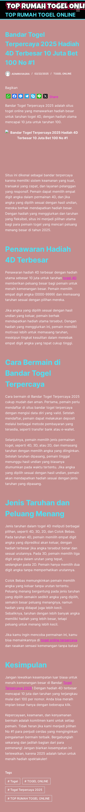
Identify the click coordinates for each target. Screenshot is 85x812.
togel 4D (70, 278)
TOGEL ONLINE (62, 73)
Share (53, 97)
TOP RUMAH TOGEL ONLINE (40, 15)
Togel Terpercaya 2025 (25, 789)
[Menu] (78, 10)
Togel (13, 781)
